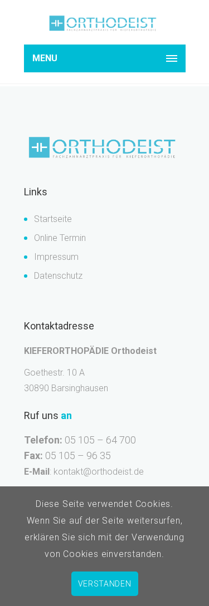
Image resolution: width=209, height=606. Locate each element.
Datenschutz (58, 275)
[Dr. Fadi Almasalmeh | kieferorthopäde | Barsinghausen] (105, 23)
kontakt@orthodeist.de (99, 471)
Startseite (53, 219)
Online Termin (60, 238)
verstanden (105, 583)
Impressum (56, 257)
